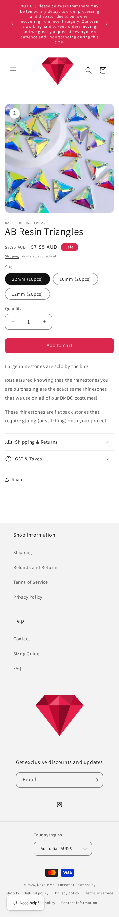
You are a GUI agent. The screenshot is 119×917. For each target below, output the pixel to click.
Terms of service (99, 893)
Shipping (12, 256)
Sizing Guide (26, 654)
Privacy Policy (27, 597)
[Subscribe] (95, 780)
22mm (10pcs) (27, 279)
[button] (13, 70)
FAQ (17, 668)
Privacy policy (67, 893)
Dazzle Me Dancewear (55, 884)
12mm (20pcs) (27, 294)
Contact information (79, 902)
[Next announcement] (106, 24)
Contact (21, 639)
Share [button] (18, 479)
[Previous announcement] (12, 24)
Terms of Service (30, 582)
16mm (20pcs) (75, 279)
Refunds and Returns (35, 567)
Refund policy (37, 893)
